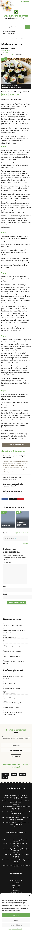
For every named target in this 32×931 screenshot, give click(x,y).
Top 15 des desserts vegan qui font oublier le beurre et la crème (16, 802)
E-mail (5, 594)
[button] (29, 895)
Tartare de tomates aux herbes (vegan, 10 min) (16, 865)
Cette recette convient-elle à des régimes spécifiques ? (13, 485)
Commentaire (7, 562)
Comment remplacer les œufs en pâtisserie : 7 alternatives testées (16, 813)
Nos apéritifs (16, 883)
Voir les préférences (16, 925)
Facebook (5, 499)
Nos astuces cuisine (16, 893)
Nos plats (16, 888)
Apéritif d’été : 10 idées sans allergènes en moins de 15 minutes (16, 823)
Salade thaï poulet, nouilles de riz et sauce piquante (16, 855)
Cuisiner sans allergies (16, 16)
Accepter (16, 915)
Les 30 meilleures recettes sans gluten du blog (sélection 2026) (16, 807)
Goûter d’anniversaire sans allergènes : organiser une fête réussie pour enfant (16, 796)
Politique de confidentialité (15, 929)
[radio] (2, 51)
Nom (4, 587)
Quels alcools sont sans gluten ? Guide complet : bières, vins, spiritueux (16, 818)
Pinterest (20, 499)
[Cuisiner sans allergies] (16, 12)
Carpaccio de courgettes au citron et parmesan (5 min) (16, 860)
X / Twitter (13, 499)
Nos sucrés (16, 890)
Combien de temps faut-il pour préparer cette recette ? (12, 478)
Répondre (25, 543)
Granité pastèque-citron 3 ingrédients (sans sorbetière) (16, 850)
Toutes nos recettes (16, 880)
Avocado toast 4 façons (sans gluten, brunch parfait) (16, 844)
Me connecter (25, 1)
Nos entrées (16, 885)
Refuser (16, 920)
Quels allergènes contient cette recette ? (12, 492)
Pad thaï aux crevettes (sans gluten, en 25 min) (16, 840)
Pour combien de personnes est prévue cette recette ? (14, 457)
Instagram (22, 774)
